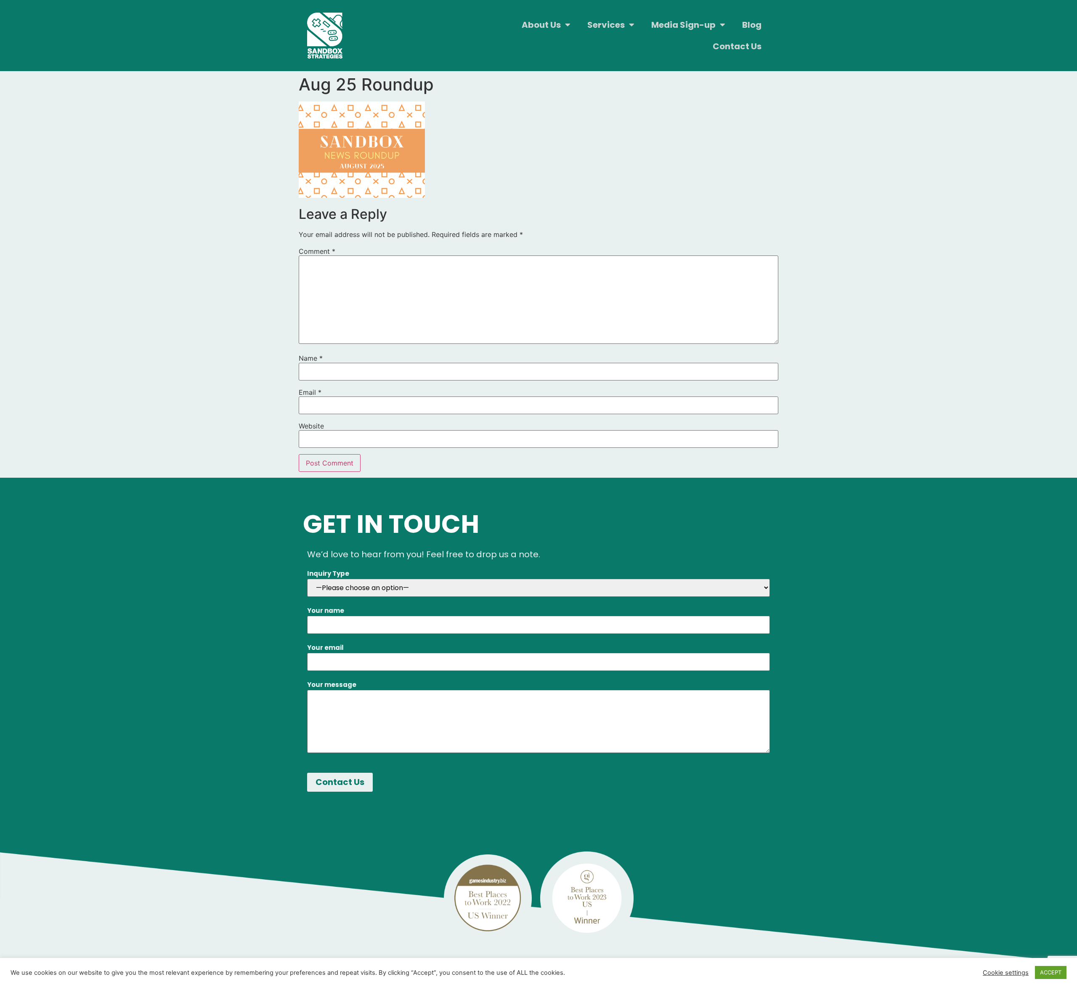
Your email (325, 647)
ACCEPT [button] (1050, 972)
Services (606, 25)
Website (311, 426)
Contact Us (737, 46)
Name (311, 358)
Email (310, 392)
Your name (325, 610)
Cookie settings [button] (1006, 972)
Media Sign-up (683, 25)
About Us (541, 25)
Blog (751, 25)
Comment (317, 251)
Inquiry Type (328, 573)
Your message (331, 684)
